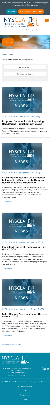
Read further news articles (12, 344)
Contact (20, 30)
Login (25, 399)
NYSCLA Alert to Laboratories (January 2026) (22, 242)
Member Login (30, 30)
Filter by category (24, 67)
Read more (8, 201)
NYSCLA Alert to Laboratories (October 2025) (23, 309)
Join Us (14, 30)
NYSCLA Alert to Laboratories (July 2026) (21, 116)
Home (4, 54)
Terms (25, 390)
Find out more (32, 5)
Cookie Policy (25, 395)
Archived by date (24, 74)
